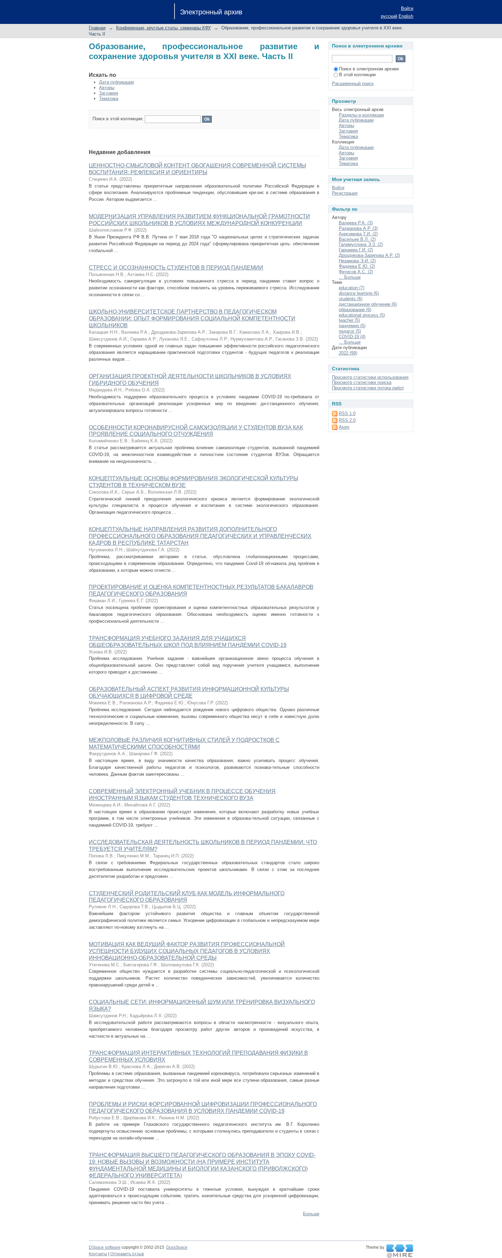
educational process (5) (362, 315)
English (406, 16)
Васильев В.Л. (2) (357, 239)
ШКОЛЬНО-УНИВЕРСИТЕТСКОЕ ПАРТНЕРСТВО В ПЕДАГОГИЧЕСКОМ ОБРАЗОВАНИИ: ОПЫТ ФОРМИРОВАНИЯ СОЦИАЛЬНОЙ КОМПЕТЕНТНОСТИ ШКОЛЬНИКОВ (192, 318)
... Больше (350, 277)
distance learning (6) (359, 293)
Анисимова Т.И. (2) (358, 233)
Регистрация (345, 193)
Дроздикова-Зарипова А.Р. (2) (369, 255)
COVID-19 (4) (352, 336)
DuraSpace (176, 1247)
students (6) (350, 298)
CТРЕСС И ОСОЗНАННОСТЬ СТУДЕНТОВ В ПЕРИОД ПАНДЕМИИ (176, 268)
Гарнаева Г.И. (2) (356, 249)
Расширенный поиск (353, 83)
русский (389, 16)
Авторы (106, 87)
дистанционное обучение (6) (368, 304)
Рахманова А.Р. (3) (358, 228)
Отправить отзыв (127, 1254)
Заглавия (108, 93)
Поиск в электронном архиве (369, 68)
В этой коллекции (357, 74)
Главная (97, 27)
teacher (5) (349, 320)
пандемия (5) (352, 325)
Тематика (108, 98)
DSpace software (105, 1247)
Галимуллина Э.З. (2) (361, 244)
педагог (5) (350, 331)
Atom (344, 427)
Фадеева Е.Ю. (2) (357, 266)
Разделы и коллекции (361, 114)
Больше (311, 1213)
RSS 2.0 (347, 420)
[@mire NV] (399, 1251)
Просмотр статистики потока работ (368, 387)
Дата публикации (116, 82)
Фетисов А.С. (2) (356, 271)
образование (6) (355, 309)
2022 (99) (348, 353)
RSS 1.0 (347, 413)
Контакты (98, 1254)
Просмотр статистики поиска (361, 382)
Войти (407, 8)
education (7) (351, 287)
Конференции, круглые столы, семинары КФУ (163, 27)
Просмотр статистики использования (370, 377)
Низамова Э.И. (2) (357, 260)
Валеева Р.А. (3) (356, 222)
